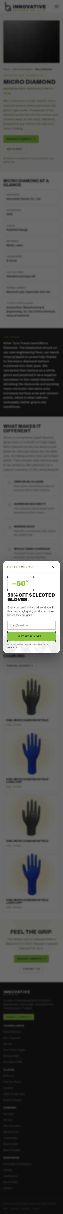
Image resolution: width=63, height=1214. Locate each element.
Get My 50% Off (31, 636)
